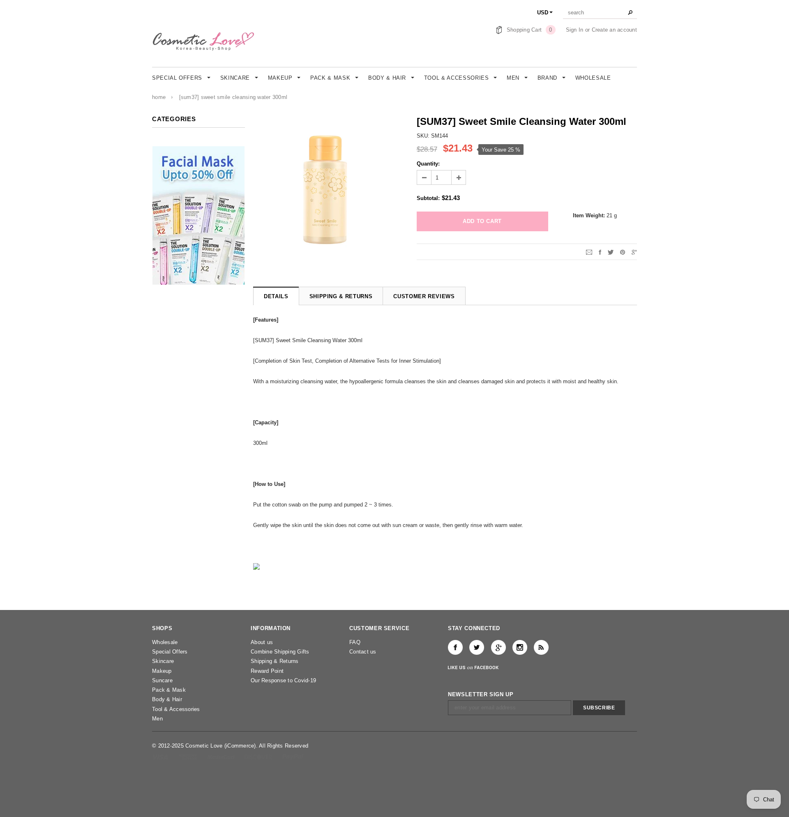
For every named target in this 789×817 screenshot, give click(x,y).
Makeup (162, 671)
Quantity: (428, 164)
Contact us (362, 652)
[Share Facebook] (600, 252)
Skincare (163, 661)
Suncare (162, 680)
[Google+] (634, 252)
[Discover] (259, 757)
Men (157, 719)
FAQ (354, 642)
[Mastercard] (222, 757)
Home (159, 97)
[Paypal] (293, 757)
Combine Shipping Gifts (280, 652)
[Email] (589, 252)
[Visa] (161, 757)
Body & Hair (167, 699)
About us (262, 642)
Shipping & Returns (275, 661)
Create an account (614, 30)
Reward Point (267, 671)
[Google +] (498, 647)
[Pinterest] (622, 252)
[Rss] (541, 647)
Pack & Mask (169, 690)
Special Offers (170, 652)
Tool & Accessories (176, 709)
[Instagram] (519, 647)
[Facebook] (455, 647)
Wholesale (165, 642)
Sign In (575, 30)
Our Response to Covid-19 (283, 680)
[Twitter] (611, 252)
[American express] (188, 757)
